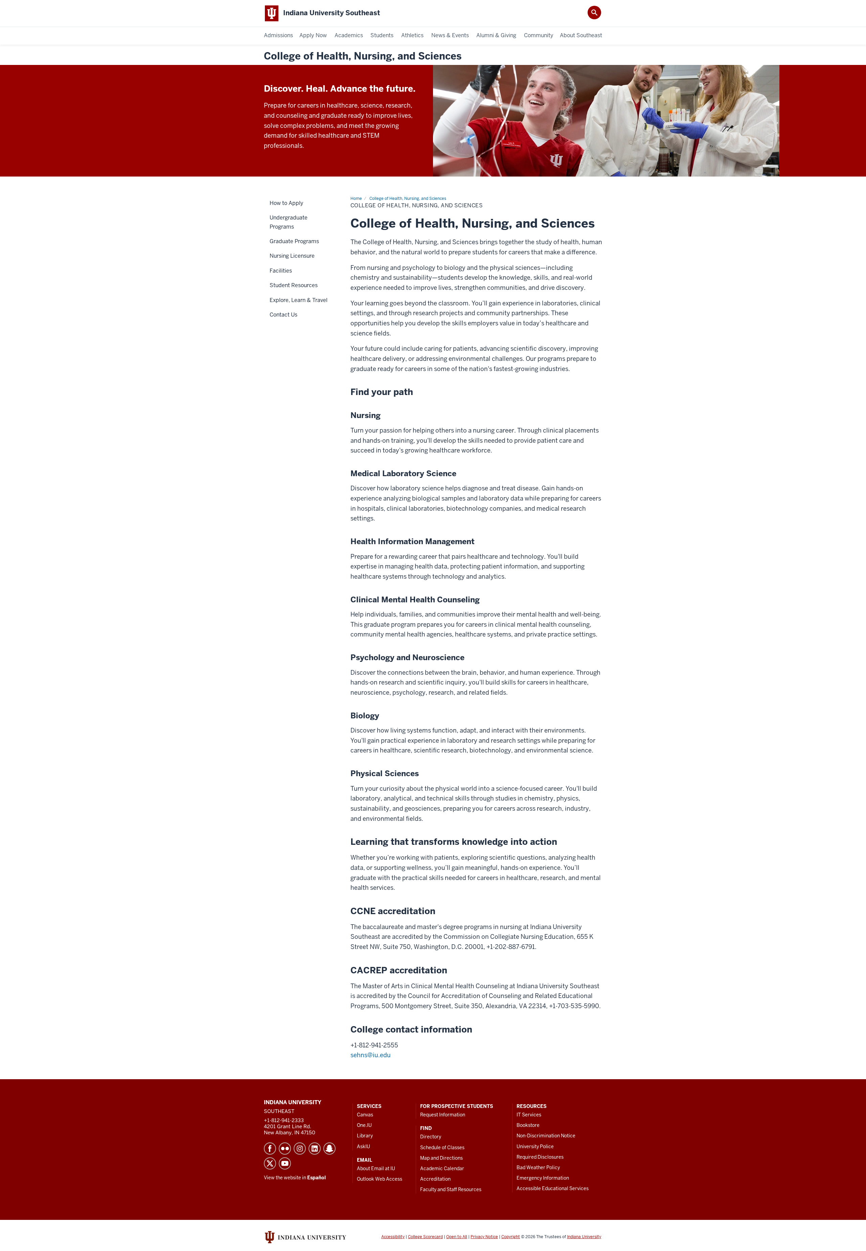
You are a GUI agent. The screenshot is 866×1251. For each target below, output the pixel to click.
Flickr (285, 1148)
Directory (430, 1137)
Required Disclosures (540, 1157)
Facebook (270, 1148)
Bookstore (528, 1125)
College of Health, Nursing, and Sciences (362, 56)
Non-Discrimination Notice (546, 1136)
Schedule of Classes (442, 1147)
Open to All (456, 1237)
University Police (535, 1146)
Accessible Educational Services (553, 1188)
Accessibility (393, 1237)
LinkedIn (315, 1148)
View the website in (295, 1178)
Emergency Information (543, 1178)
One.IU (364, 1125)
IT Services (529, 1115)
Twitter (270, 1163)
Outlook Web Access (379, 1179)
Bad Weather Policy (538, 1167)
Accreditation (435, 1179)
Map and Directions (441, 1158)
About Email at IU (376, 1168)
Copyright (510, 1237)
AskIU (363, 1146)
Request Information (442, 1115)
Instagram (300, 1148)
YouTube (285, 1163)
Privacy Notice (484, 1237)
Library (365, 1136)
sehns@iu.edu (370, 1055)
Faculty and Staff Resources (450, 1189)
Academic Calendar (442, 1168)
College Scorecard (425, 1237)
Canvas (365, 1115)
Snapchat (329, 1148)
